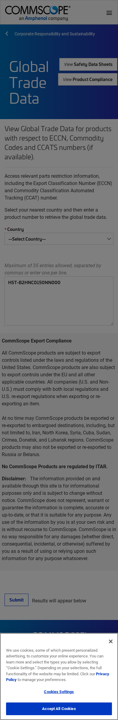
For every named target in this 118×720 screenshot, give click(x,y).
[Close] (110, 641)
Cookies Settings (59, 691)
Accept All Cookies (59, 708)
